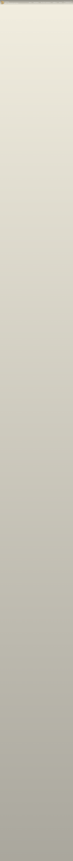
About (30, 2)
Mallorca (55, 2)
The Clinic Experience (46, 2)
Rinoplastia (36, 2)
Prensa (60, 2)
